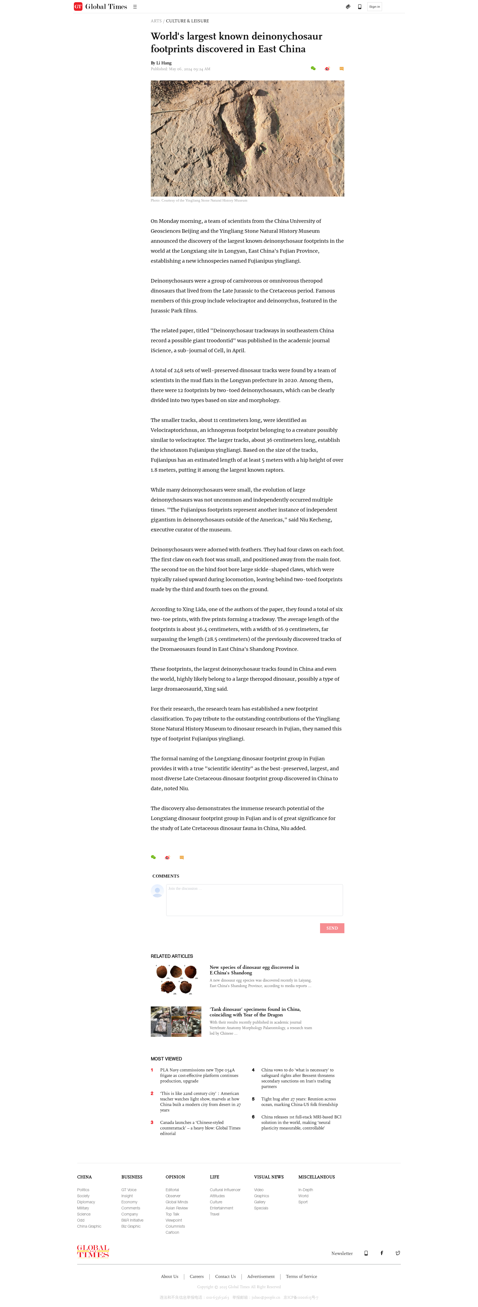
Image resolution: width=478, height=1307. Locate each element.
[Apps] (357, 7)
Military (83, 1208)
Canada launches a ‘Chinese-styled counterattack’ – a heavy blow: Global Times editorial (200, 1128)
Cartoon (172, 1232)
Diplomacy (86, 1201)
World (303, 1195)
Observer (173, 1195)
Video (259, 1189)
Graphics (261, 1195)
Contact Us (225, 1276)
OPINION (175, 1177)
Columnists (175, 1226)
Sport (303, 1201)
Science (83, 1214)
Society (83, 1195)
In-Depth (305, 1189)
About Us (169, 1276)
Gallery (259, 1201)
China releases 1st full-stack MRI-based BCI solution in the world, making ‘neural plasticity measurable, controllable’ (301, 1122)
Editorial (172, 1189)
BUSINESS (131, 1177)
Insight (127, 1195)
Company (129, 1214)
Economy (129, 1201)
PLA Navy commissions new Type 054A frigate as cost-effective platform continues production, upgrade (199, 1075)
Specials (261, 1208)
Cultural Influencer (225, 1189)
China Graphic (89, 1226)
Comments (130, 1208)
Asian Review (177, 1208)
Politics (83, 1189)
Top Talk (172, 1214)
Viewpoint (174, 1220)
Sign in (374, 7)
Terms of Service (301, 1276)
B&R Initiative (132, 1220)
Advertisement (261, 1276)
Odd (80, 1220)
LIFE (214, 1177)
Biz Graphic (131, 1226)
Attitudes (217, 1195)
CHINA (84, 1177)
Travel (214, 1214)
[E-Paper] (348, 7)
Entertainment (221, 1208)
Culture (216, 1201)
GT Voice (128, 1189)
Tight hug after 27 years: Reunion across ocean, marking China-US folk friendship (299, 1101)
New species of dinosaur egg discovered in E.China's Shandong (254, 970)
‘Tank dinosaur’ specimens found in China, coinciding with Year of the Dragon (255, 1012)
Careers (197, 1276)
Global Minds (177, 1201)
